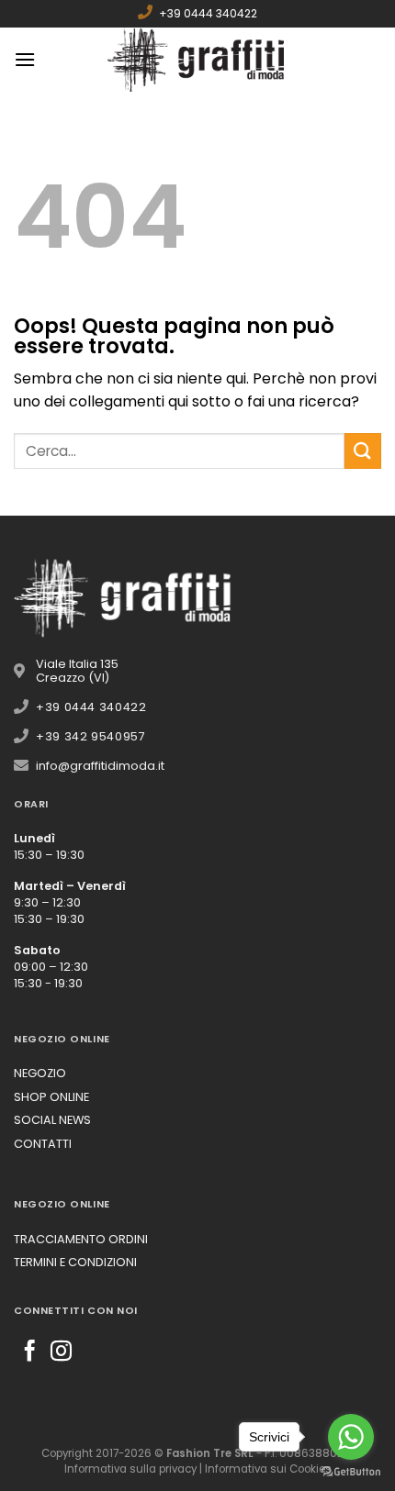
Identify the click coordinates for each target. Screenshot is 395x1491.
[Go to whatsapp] (351, 1437)
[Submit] (362, 451)
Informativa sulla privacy (130, 1469)
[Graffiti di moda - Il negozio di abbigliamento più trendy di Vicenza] (197, 60)
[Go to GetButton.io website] (351, 1472)
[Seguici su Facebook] (29, 1352)
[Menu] (25, 59)
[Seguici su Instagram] (61, 1352)
